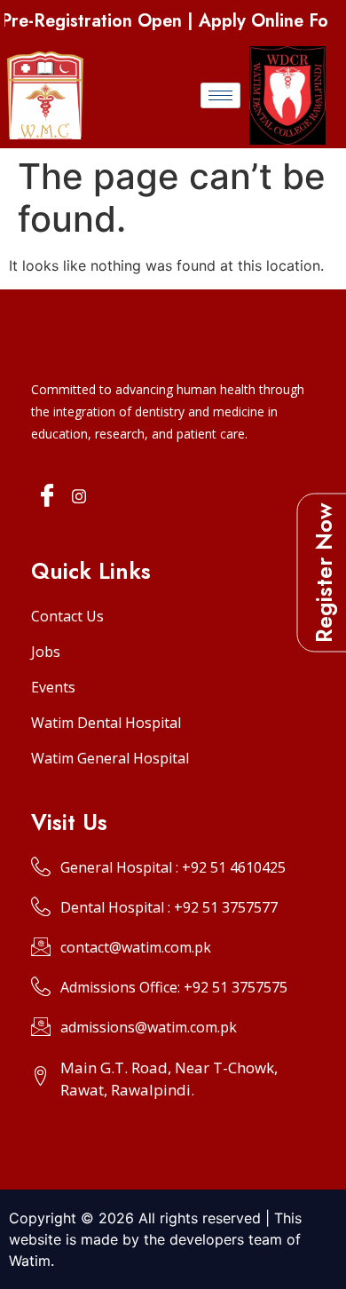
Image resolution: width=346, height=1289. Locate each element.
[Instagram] (79, 495)
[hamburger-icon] (220, 95)
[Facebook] (47, 496)
